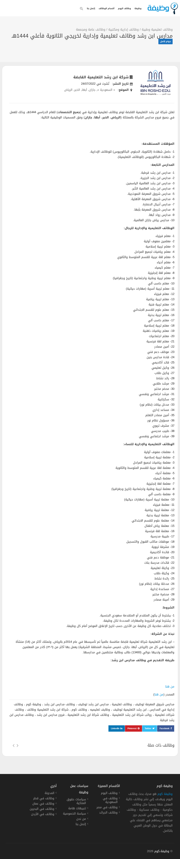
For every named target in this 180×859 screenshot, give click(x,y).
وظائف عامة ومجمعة (90, 29)
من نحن (81, 819)
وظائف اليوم (124, 8)
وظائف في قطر (43, 798)
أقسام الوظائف (106, 8)
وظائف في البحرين (42, 809)
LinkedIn (115, 728)
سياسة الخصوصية (74, 814)
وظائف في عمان (43, 804)
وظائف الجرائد (108, 813)
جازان (92, 90)
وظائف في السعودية (110, 800)
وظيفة (138, 8)
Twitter (148, 728)
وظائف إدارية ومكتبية (123, 29)
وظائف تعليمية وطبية (157, 29)
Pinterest (132, 728)
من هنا (169, 686)
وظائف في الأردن (42, 814)
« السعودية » (106, 90)
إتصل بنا (91, 8)
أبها (84, 90)
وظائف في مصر (107, 807)
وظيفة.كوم (161, 851)
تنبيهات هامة (77, 808)
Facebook (164, 728)
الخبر (77, 90)
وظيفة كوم (165, 794)
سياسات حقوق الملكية (76, 802)
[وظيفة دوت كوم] (162, 8)
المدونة (49, 793)
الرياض (68, 90)
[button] (81, 8)
